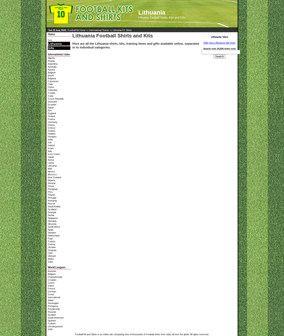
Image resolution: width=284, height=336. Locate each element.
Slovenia (52, 224)
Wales (51, 259)
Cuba (50, 96)
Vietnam (52, 256)
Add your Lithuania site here (219, 42)
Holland (51, 133)
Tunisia (51, 241)
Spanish (52, 320)
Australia (52, 66)
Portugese (53, 306)
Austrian (52, 271)
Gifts (51, 48)
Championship (55, 277)
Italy (50, 151)
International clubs (59, 54)
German (52, 291)
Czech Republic (56, 99)
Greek (51, 294)
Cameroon (53, 81)
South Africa (54, 227)
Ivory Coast (54, 154)
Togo (50, 238)
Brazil (50, 75)
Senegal (52, 212)
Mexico (51, 171)
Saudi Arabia (54, 206)
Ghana (51, 125)
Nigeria (51, 180)
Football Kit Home (76, 30)
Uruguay (52, 250)
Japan (51, 157)
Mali (50, 168)
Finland (51, 116)
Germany (52, 122)
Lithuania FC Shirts (122, 30)
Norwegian (53, 303)
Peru (50, 192)
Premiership (54, 309)
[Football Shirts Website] (90, 26)
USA (50, 253)
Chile (50, 84)
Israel (50, 148)
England (52, 113)
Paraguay (53, 189)
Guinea (51, 131)
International (54, 297)
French (51, 288)
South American (56, 317)
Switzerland (53, 235)
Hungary (52, 136)
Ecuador (52, 104)
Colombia (52, 90)
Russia (51, 203)
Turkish (52, 323)
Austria (51, 69)
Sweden (52, 232)
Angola (51, 61)
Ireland (51, 145)
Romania (52, 200)
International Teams (99, 30)
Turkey (51, 244)
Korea (51, 160)
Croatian (52, 280)
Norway (52, 183)
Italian (51, 300)
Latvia (51, 163)
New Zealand (54, 177)
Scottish (52, 315)
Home (51, 34)
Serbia (51, 215)
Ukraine (52, 247)
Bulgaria (52, 78)
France (51, 119)
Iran (50, 142)
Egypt (51, 107)
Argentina (52, 64)
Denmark (52, 101)
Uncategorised (55, 326)
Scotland (52, 209)
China (51, 87)
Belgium (52, 72)
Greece (52, 128)
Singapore (53, 218)
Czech (51, 283)
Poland (51, 195)
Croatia (51, 93)
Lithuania (55, 43)
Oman (51, 186)
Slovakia (52, 221)
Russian (52, 312)
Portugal (52, 197)
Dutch (51, 285)
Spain (50, 230)
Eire (50, 110)
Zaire (50, 262)
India (50, 139)
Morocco (52, 174)
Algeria (51, 58)
